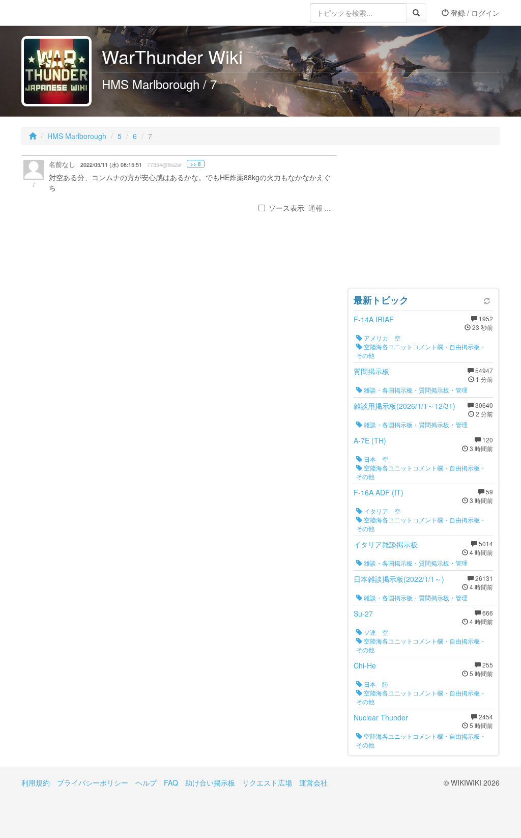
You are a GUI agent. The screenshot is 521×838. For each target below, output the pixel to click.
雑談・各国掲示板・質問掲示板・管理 (415, 389)
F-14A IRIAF (374, 319)
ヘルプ (146, 782)
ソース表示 (286, 208)
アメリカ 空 (381, 337)
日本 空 (375, 459)
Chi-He (365, 665)
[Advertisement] (423, 219)
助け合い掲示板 (210, 782)
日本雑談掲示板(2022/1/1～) (399, 579)
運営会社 (313, 782)
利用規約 (35, 782)
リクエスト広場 (267, 782)
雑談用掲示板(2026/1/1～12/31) (404, 406)
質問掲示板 (371, 371)
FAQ (171, 782)
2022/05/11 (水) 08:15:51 (111, 165)
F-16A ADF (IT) (378, 492)
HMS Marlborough (76, 136)
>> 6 (195, 163)
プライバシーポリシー (92, 782)
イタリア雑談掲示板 (386, 544)
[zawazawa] (62, 12)
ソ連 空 (375, 632)
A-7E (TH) (370, 440)
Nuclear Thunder (381, 717)
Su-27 (363, 613)
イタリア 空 (381, 511)
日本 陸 (375, 684)
